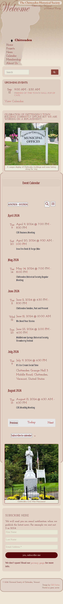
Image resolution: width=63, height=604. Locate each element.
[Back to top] (56, 597)
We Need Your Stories (25, 321)
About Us (12, 63)
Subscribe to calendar (21, 435)
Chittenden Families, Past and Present (32, 308)
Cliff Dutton (55, 585)
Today (31, 422)
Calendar (11, 56)
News (9, 52)
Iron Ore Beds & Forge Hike (28, 248)
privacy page (38, 563)
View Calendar (14, 101)
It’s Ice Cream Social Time (27, 365)
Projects (10, 48)
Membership (13, 59)
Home (9, 45)
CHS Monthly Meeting (25, 407)
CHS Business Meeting (25, 232)
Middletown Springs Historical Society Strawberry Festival (32, 339)
